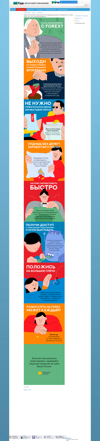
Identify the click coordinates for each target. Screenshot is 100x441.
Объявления (39, 12)
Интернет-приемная (62, 9)
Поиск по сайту (84, 6)
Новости (34, 12)
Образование (39, 9)
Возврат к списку (27, 389)
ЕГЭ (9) (77, 21)
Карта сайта (78, 6)
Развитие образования (50, 9)
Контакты (60, 437)
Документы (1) (79, 18)
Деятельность (30, 9)
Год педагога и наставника (82, 15)
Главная (13, 9)
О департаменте (21, 9)
